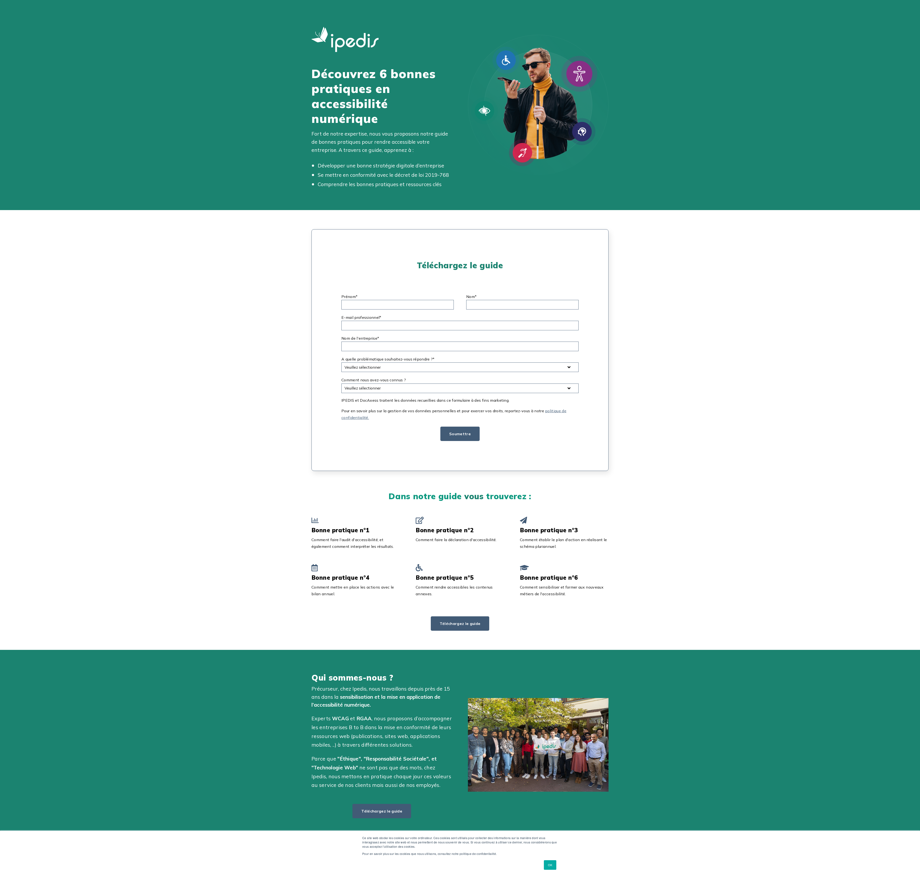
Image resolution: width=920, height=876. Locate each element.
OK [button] (550, 865)
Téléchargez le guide (460, 623)
